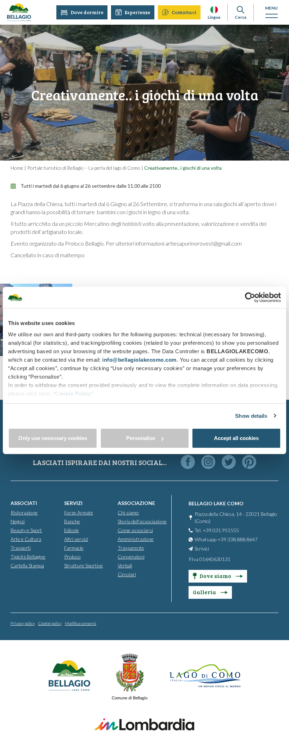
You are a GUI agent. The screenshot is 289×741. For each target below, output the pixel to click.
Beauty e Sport (26, 530)
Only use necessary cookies (52, 438)
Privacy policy (23, 623)
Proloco (72, 557)
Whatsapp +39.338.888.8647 (226, 539)
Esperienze (137, 12)
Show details (251, 416)
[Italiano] (214, 9)
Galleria (205, 592)
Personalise (140, 438)
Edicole (71, 530)
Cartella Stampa (27, 565)
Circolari (127, 574)
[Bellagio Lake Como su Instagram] (208, 462)
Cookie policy (50, 623)
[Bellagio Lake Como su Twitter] (229, 462)
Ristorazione (24, 513)
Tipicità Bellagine (28, 557)
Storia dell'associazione (142, 521)
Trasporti (21, 548)
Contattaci (184, 12)
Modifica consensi (80, 623)
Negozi (18, 521)
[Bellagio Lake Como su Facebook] (188, 462)
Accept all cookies (236, 438)
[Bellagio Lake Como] (19, 12)
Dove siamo (215, 575)
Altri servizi (76, 539)
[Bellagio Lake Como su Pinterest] (249, 462)
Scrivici (202, 549)
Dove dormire (86, 12)
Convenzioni (131, 557)
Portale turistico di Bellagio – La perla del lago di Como (83, 168)
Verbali (125, 565)
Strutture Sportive (83, 565)
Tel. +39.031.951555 (217, 530)
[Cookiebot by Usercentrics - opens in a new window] (250, 297)
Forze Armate (78, 513)
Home (17, 168)
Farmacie (74, 548)
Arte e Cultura (26, 539)
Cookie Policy (73, 394)
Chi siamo (128, 513)
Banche (72, 521)
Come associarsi (135, 530)
